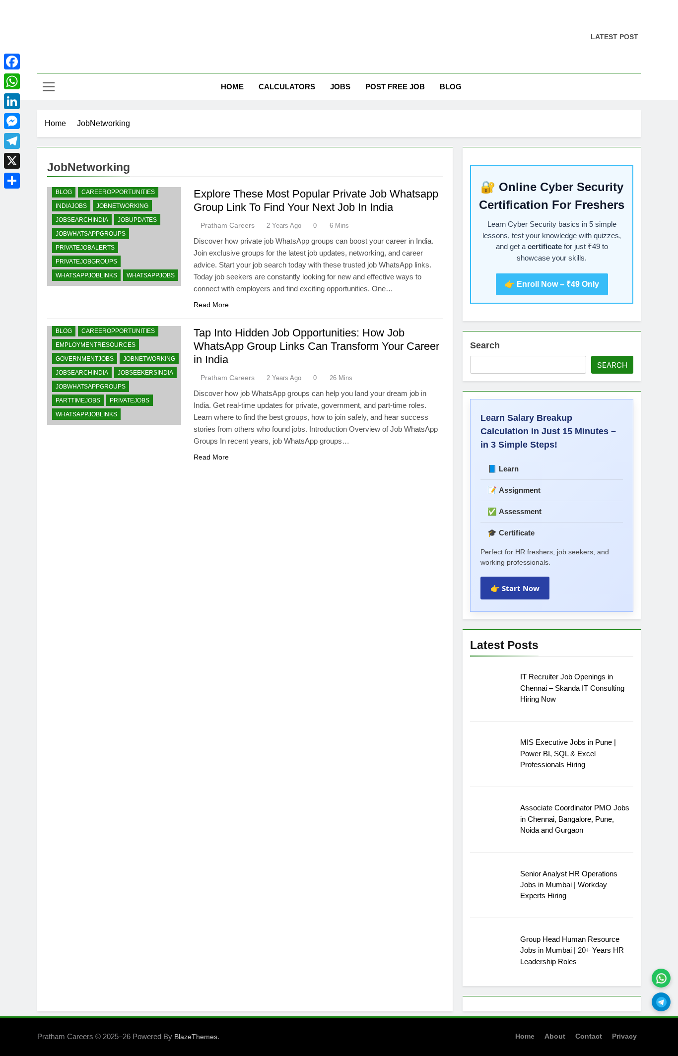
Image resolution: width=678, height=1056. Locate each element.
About (554, 1036)
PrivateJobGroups (86, 261)
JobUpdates (137, 219)
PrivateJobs (129, 400)
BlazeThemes (195, 1037)
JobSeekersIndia (145, 372)
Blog (451, 86)
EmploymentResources (96, 344)
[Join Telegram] (661, 1001)
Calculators (287, 86)
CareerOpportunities (118, 192)
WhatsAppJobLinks (86, 275)
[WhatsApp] (12, 81)
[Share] (12, 181)
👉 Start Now (515, 588)
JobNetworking (122, 205)
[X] (12, 161)
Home (232, 86)
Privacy (624, 1036)
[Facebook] (12, 61)
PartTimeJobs (78, 400)
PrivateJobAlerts (85, 247)
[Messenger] (12, 121)
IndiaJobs (71, 205)
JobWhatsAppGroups (91, 233)
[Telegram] (12, 141)
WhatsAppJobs (151, 275)
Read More (211, 305)
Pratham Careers (228, 225)
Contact (588, 1036)
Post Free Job (395, 86)
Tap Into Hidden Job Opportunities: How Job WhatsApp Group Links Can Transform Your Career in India (316, 346)
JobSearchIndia (82, 219)
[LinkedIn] (12, 101)
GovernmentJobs (85, 358)
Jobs (340, 86)
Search (485, 345)
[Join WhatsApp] (661, 978)
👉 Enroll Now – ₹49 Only (552, 284)
